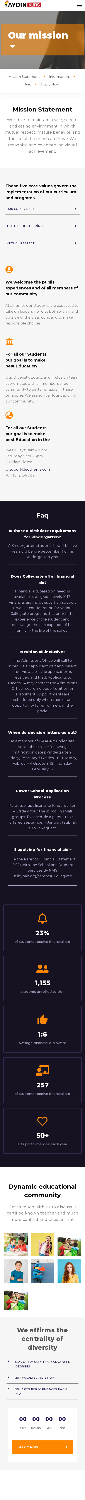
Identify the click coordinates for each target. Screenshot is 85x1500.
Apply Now (49, 84)
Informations (59, 76)
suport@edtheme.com (29, 469)
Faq (28, 84)
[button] (42, 209)
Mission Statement (24, 76)
